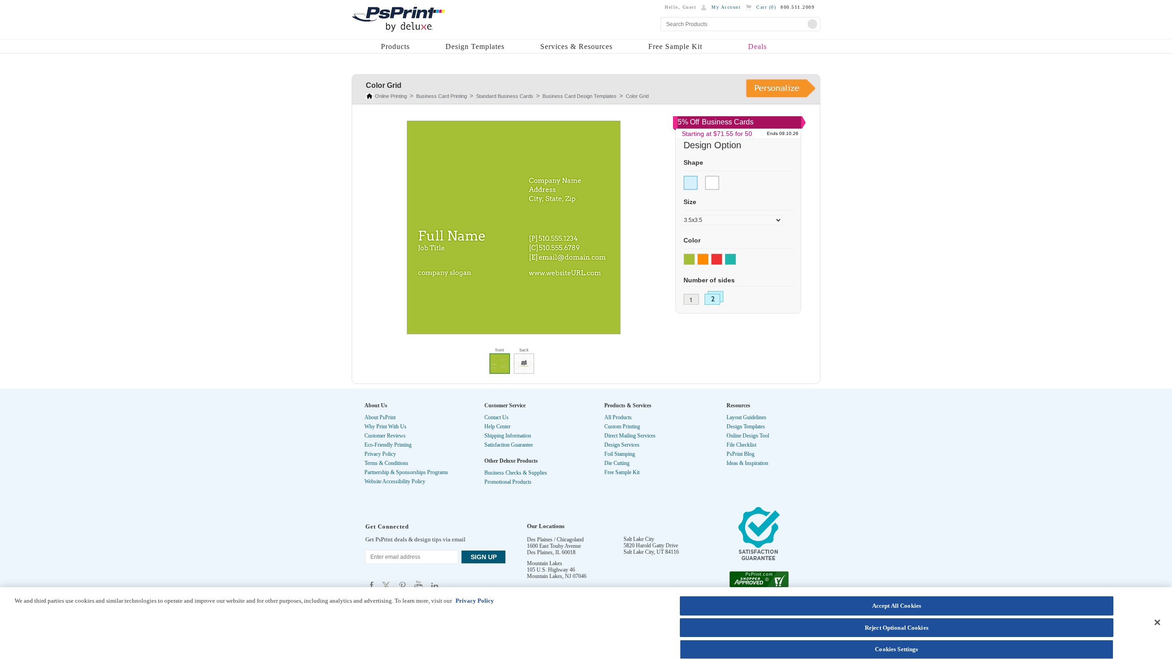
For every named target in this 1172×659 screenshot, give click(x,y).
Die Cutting (616, 463)
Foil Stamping (619, 454)
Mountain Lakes (544, 563)
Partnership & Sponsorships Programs (406, 472)
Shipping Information (507, 435)
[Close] (1157, 622)
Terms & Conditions (386, 463)
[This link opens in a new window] (759, 536)
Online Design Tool (748, 435)
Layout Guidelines (746, 417)
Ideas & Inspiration (747, 463)
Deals (757, 46)
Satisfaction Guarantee (508, 445)
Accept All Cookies (896, 605)
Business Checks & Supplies (515, 473)
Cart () (766, 7)
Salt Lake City (639, 539)
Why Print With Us (385, 426)
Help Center (497, 426)
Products (395, 46)
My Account (726, 7)
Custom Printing (622, 426)
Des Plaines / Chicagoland (555, 539)
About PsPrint (380, 417)
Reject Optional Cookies (896, 627)
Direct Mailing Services (630, 435)
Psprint (372, 585)
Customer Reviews (385, 435)
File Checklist (741, 445)
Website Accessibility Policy (394, 481)
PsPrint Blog (740, 454)
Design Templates (475, 46)
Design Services (622, 445)
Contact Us (496, 417)
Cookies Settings (896, 649)
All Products (618, 417)
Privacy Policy (380, 454)
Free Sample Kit (675, 46)
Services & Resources (576, 46)
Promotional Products (508, 482)
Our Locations (545, 526)
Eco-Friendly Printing (388, 445)
